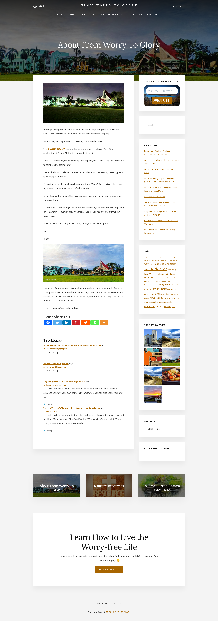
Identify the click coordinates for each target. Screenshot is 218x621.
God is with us (162, 281)
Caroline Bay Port (172, 260)
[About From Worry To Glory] (171, 357)
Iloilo (151, 289)
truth (173, 307)
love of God (164, 294)
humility (146, 289)
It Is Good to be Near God (154, 197)
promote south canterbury (155, 302)
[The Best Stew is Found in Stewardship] (171, 376)
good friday (169, 281)
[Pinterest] (76, 322)
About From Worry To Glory (57, 488)
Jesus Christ (160, 288)
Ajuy (145, 257)
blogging (153, 260)
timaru (159, 306)
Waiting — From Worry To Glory (56, 364)
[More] (104, 322)
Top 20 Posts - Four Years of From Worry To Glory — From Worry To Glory (72, 346)
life (178, 289)
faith (147, 269)
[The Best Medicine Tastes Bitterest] (153, 395)
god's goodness (170, 278)
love (156, 293)
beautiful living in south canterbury (162, 257)
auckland (149, 257)
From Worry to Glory (109, 5)
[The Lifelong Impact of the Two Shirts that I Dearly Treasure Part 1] (153, 357)
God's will (154, 281)
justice (171, 289)
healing (161, 285)
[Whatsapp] (94, 322)
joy (168, 289)
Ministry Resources (109, 486)
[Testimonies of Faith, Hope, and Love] (171, 338)
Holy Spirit (169, 285)
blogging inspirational (162, 260)
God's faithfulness (160, 278)
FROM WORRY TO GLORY (118, 612)
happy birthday (154, 284)
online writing (166, 298)
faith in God (159, 269)
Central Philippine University (160, 263)
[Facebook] (48, 322)
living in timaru (149, 294)
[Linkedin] (66, 322)
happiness (147, 284)
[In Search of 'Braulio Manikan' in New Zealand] (153, 338)
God (151, 278)
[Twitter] (57, 322)
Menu (178, 6)
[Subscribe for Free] (153, 376)
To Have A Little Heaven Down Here (161, 488)
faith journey (172, 270)
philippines (175, 298)
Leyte (175, 289)
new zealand (156, 298)
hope (176, 285)
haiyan (175, 281)
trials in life (167, 307)
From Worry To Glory (156, 448)
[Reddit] (85, 322)
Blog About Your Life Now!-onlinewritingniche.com (64, 382)
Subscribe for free (109, 570)
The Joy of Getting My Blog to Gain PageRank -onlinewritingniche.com (71, 408)
